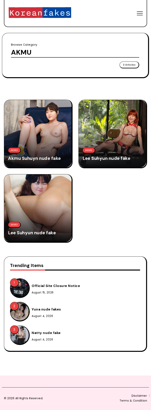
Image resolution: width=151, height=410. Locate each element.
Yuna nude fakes (46, 309)
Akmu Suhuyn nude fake (34, 158)
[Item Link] (38, 133)
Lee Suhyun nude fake (106, 158)
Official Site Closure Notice (56, 286)
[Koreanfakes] (40, 13)
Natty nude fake (46, 333)
